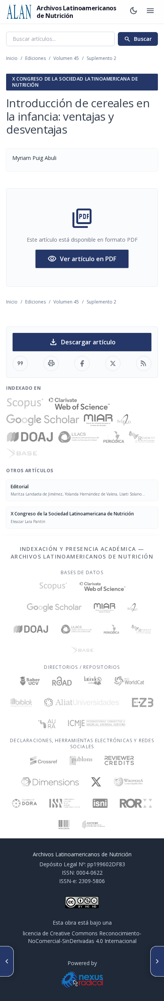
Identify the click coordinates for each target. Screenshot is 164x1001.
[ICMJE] (97, 723)
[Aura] (47, 723)
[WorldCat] (129, 681)
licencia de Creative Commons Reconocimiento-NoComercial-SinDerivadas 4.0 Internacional (82, 937)
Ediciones (35, 58)
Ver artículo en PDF (82, 258)
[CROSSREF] (43, 760)
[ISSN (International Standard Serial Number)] (64, 803)
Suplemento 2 (101, 58)
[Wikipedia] (128, 781)
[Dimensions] (50, 781)
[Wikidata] (63, 824)
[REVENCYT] (142, 437)
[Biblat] (21, 702)
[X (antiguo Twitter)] (96, 781)
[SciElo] (123, 420)
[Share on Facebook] (82, 363)
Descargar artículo (82, 342)
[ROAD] (62, 681)
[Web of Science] (79, 403)
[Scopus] (25, 403)
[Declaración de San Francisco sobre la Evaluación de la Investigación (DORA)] (24, 803)
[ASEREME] (94, 824)
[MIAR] (98, 420)
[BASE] (21, 454)
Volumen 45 (66, 58)
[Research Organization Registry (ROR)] (136, 803)
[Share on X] (113, 363)
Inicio (12, 58)
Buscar (138, 39)
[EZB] (142, 702)
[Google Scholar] (42, 420)
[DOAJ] (30, 437)
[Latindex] (93, 681)
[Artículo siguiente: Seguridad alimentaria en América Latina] (157, 961)
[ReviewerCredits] (119, 760)
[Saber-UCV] (30, 681)
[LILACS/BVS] (78, 437)
